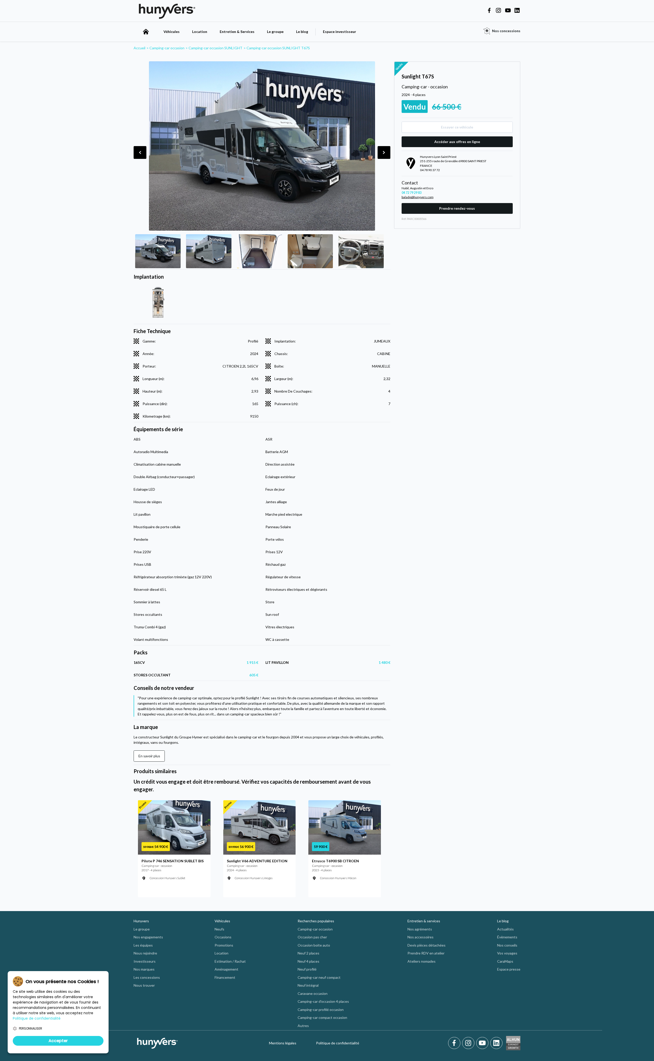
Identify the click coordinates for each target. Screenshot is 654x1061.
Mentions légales (282, 1043)
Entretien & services (423, 921)
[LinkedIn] (496, 1043)
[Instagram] (469, 1043)
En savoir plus (149, 756)
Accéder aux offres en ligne (457, 141)
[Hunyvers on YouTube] (508, 11)
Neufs (219, 929)
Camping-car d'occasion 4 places (323, 1001)
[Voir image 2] (208, 251)
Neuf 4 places (308, 961)
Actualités (505, 929)
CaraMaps (505, 961)
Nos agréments (419, 929)
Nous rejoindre (145, 953)
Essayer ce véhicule (457, 127)
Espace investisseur (339, 31)
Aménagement (226, 969)
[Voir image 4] (310, 251)
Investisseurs (145, 961)
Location (199, 31)
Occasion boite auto (314, 945)
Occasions (223, 937)
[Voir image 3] (259, 251)
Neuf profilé (307, 969)
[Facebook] (455, 1043)
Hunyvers (141, 921)
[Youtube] (483, 1043)
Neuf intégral (308, 985)
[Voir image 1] (157, 251)
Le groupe (275, 31)
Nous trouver (144, 985)
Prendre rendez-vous (457, 208)
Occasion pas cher (312, 937)
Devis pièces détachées (426, 945)
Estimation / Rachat (230, 961)
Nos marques (144, 969)
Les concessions (147, 977)
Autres (303, 1025)
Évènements (507, 937)
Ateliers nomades (421, 961)
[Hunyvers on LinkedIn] (517, 11)
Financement (225, 977)
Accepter (58, 1041)
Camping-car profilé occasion (321, 1009)
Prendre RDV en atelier (426, 953)
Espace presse (508, 969)
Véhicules (172, 31)
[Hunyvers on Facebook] (489, 11)
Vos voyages (507, 953)
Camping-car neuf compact (319, 977)
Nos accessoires (420, 937)
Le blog (302, 31)
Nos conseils (507, 945)
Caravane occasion (313, 993)
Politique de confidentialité (337, 1043)
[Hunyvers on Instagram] (498, 11)
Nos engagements (148, 937)
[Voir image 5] (361, 251)
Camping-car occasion (315, 929)
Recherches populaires (316, 921)
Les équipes (143, 945)
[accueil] (146, 32)
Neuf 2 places (308, 953)
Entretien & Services (237, 31)
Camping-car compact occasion (322, 1017)
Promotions (224, 945)
